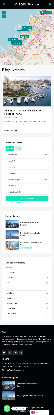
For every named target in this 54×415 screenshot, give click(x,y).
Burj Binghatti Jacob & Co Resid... (30, 396)
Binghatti (10, 298)
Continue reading (10, 131)
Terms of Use (21, 411)
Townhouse (11, 277)
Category (9, 267)
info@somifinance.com (14, 370)
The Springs (11, 313)
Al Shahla (10, 293)
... (45, 124)
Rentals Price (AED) (14, 192)
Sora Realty (11, 308)
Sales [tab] (18, 148)
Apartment (11, 272)
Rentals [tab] (10, 148)
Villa (8, 283)
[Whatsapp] (7, 408)
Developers (10, 288)
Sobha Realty (12, 303)
